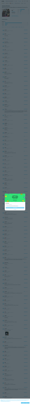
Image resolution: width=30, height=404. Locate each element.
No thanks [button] (15, 209)
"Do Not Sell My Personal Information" (5, 401)
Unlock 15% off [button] (15, 207)
